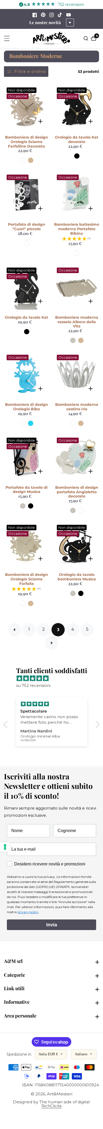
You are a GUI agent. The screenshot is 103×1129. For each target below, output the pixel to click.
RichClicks (51, 1106)
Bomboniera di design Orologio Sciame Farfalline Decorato (26, 141)
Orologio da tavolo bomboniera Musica (77, 576)
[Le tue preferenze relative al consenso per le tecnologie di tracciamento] (5, 847)
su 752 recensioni (33, 685)
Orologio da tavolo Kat (26, 317)
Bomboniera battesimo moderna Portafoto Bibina (76, 228)
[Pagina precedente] (14, 629)
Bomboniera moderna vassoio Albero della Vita (76, 321)
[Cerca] (86, 38)
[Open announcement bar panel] (70, 22)
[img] (54, 678)
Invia (51, 924)
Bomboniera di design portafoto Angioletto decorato (76, 492)
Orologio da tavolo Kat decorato (76, 139)
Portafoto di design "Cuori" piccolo (26, 226)
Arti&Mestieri (59, 1094)
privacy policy (28, 912)
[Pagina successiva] (51, 643)
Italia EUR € (49, 1054)
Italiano (81, 1054)
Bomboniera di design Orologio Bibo (26, 406)
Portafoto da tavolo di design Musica (27, 489)
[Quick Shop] (40, 121)
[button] (6, 724)
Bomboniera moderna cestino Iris (76, 406)
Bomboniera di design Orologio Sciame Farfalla (26, 579)
